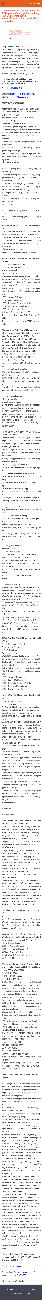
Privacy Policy (12, 1289)
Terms (23, 1289)
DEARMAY (13, 53)
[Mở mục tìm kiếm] (31, 3)
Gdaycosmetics (15, 88)
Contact (32, 1289)
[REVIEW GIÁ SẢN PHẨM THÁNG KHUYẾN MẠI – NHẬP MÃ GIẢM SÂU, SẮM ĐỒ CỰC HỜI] (4, 3)
